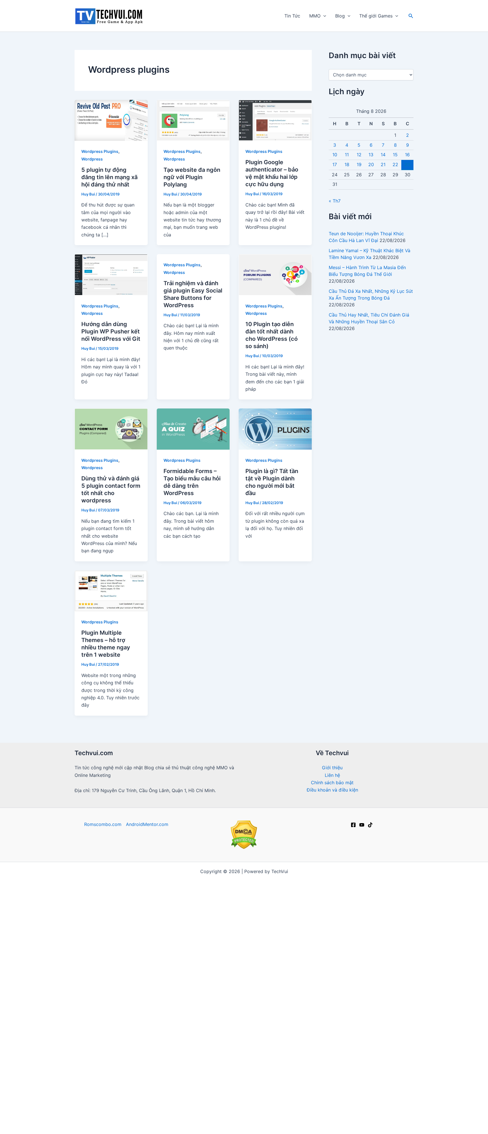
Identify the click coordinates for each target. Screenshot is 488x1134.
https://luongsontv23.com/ (191, 931)
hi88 (331, 879)
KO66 (198, 1013)
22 (395, 164)
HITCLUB (91, 1042)
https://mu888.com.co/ (349, 908)
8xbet (264, 953)
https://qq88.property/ (101, 968)
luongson (281, 1028)
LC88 (307, 886)
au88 (204, 1028)
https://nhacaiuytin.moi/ (368, 901)
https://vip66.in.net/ (137, 1005)
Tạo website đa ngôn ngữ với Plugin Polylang (192, 177)
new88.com (318, 998)
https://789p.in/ (344, 1095)
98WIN (113, 1042)
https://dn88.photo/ (373, 1072)
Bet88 (303, 931)
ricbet (286, 916)
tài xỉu (231, 916)
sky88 (139, 886)
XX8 (150, 1035)
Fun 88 (136, 931)
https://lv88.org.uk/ (111, 1072)
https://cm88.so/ (360, 938)
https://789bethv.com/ (277, 923)
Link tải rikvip (156, 1117)
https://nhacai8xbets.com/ (334, 953)
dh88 (383, 998)
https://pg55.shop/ (191, 1072)
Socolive (271, 991)
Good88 (251, 983)
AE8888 (222, 1028)
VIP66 (146, 1042)
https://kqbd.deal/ (376, 879)
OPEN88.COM (231, 901)
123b (130, 938)
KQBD (98, 953)
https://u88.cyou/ (111, 1057)
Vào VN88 (275, 983)
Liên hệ (332, 775)
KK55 (82, 953)
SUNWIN (190, 1087)
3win (399, 1013)
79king (184, 1102)
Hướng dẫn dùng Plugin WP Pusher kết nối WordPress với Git (110, 331)
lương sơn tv (386, 1005)
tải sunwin (247, 991)
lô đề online (266, 1125)
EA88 (195, 1042)
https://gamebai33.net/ (100, 931)
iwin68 (401, 998)
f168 (355, 886)
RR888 (391, 961)
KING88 (338, 1087)
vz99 (376, 1028)
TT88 (347, 1102)
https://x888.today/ (278, 1013)
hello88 (259, 1102)
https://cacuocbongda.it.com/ (156, 1125)
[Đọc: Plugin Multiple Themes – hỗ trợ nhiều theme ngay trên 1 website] (111, 590)
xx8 (226, 1110)
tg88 (333, 938)
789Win (298, 976)
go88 (253, 879)
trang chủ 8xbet (160, 1110)
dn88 (260, 1042)
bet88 (340, 886)
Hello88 (83, 1102)
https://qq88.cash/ (214, 923)
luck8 (202, 1095)
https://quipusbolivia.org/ (172, 1080)
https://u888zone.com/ (213, 983)
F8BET (243, 894)
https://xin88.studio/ (105, 1080)
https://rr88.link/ (200, 968)
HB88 (102, 1102)
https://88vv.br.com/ (364, 923)
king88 (234, 1035)
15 (395, 154)
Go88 (142, 976)
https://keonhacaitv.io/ (349, 968)
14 (383, 154)
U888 (228, 968)
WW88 (257, 1117)
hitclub (393, 894)
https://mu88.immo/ (324, 1013)
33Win (401, 968)
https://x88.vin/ (283, 1065)
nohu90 (262, 968)
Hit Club (376, 1080)
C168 (280, 976)
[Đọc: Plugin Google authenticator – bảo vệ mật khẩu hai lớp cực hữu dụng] (275, 120)
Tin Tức (292, 16)
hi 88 (244, 886)
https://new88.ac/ (97, 1087)
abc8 (290, 1110)
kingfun (162, 961)
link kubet (109, 923)
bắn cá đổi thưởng (185, 916)
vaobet (124, 976)
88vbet (293, 1050)
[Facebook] (353, 824)
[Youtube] (361, 824)
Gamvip (312, 908)
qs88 (403, 946)
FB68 (199, 879)
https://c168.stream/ (302, 938)
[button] (323, 16)
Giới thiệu (332, 767)
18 (347, 164)
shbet (237, 946)
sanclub (257, 1080)
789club (103, 946)
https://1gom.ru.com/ (139, 946)
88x (309, 923)
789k (388, 1117)
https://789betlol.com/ (167, 923)
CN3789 (256, 946)
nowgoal (291, 908)
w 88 (174, 991)
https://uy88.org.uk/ (242, 1065)
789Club (304, 961)
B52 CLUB (394, 938)
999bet (210, 1080)
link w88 (156, 991)
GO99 (153, 1028)
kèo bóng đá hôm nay (126, 894)
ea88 (372, 931)
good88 (359, 1087)
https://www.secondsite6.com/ (110, 1028)
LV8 (309, 1050)
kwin (240, 1080)
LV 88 (395, 1080)
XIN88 (384, 968)
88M (220, 1057)
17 (334, 164)
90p (293, 886)
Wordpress (92, 159)
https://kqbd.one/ (320, 901)
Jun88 (346, 879)
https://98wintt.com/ (115, 1117)
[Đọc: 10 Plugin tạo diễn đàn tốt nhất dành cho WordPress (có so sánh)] (275, 274)
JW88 (181, 1117)
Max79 (295, 998)
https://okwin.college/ (294, 1102)
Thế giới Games (376, 16)
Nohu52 (343, 1028)
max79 (223, 1020)
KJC (402, 1117)
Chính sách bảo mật (332, 782)
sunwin (135, 916)
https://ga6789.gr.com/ (154, 968)
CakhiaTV (294, 991)
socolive (195, 946)
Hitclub (324, 961)
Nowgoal (264, 886)
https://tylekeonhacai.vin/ (250, 908)
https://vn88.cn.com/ (210, 894)
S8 (410, 1035)
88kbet (384, 1102)
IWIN (123, 886)
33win (118, 1035)
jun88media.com (393, 1095)
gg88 (179, 1042)
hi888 (388, 931)
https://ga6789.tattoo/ (324, 1072)
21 (383, 164)
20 (371, 164)
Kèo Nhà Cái (288, 953)
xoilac (160, 894)
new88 (320, 916)
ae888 (346, 1125)
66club (209, 886)
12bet (86, 879)
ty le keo (133, 1095)
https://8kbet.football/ (258, 1020)
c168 (289, 1125)
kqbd (214, 916)
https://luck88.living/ (146, 1065)
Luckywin (234, 931)
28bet (140, 1057)
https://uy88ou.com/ (194, 1065)
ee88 (125, 1087)
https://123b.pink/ (277, 1072)
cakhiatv (218, 946)
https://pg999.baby (284, 879)
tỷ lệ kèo (188, 886)
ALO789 (375, 1035)
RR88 (360, 1050)
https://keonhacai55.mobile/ (121, 901)
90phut (260, 1028)
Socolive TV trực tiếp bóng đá (329, 1117)
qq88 (361, 1028)
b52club (218, 879)
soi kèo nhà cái (93, 998)
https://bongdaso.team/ (193, 908)
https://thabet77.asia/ (206, 1005)
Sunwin (339, 916)
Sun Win (349, 1110)
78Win (275, 946)
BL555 (148, 1013)
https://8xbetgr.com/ (271, 931)
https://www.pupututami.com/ (121, 1020)
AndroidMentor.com (147, 824)
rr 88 (183, 976)
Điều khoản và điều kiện (332, 790)
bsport (211, 1110)
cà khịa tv (235, 1095)
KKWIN (83, 1005)
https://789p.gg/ (329, 1035)
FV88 (210, 1042)
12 (359, 154)
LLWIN (131, 923)
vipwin (227, 1042)
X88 (82, 1050)
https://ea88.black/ (324, 1065)
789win (204, 1020)
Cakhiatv (117, 953)
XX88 (291, 1057)
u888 (367, 1110)
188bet (228, 886)
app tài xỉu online (102, 938)
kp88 (153, 931)
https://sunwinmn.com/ (350, 976)
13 (371, 154)
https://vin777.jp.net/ (296, 894)
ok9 (321, 923)
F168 (405, 908)
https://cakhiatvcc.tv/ (189, 901)
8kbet (323, 886)
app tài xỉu (298, 946)
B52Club (84, 976)
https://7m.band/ (146, 908)
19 (359, 164)
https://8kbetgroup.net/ (311, 1020)
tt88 (356, 998)
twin (135, 1080)
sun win (262, 894)
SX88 (356, 1035)
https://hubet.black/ (156, 1087)
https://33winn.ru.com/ (382, 1125)
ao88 (363, 1005)
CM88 (157, 1057)
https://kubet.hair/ (303, 1080)
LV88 (363, 961)
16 (407, 154)
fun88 (237, 879)
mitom (127, 879)
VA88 (403, 1110)
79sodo (176, 1057)
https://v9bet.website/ (274, 901)
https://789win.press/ (331, 1005)
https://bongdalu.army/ (99, 908)
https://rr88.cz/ (265, 1057)
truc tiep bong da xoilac (164, 879)
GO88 (118, 1102)
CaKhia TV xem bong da (228, 953)
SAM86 (329, 1102)
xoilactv (173, 946)
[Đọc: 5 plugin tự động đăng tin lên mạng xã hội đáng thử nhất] (111, 120)
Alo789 (257, 998)
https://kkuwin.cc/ (277, 1087)
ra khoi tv (106, 879)
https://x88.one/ (175, 1020)
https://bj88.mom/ (284, 1005)
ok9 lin (107, 886)
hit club (385, 1110)
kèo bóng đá (377, 886)
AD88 (135, 1035)
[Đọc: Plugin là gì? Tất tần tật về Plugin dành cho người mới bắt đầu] (275, 428)
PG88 (280, 968)
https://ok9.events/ (373, 946)
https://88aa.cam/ (235, 1072)
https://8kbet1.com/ (231, 961)
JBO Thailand (396, 916)
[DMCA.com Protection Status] (244, 834)
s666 (384, 1013)
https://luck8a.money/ (257, 1110)
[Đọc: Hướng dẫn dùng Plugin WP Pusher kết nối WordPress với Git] (111, 274)
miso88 (365, 1102)
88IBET (220, 1117)
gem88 (249, 916)
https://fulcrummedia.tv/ (124, 961)
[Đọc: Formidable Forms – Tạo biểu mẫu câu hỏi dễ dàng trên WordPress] (193, 428)
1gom (167, 998)
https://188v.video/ (369, 1065)
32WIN (343, 1050)
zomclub (241, 1125)
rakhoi (241, 1028)
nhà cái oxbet (111, 991)
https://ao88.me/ (318, 1110)
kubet (283, 1035)
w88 (240, 998)
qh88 (251, 1035)
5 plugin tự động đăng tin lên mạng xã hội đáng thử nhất (109, 177)
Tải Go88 (372, 894)
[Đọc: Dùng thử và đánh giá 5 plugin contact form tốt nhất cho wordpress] (111, 428)
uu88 (316, 976)
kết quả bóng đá (221, 1087)
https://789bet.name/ (248, 976)
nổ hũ (341, 998)
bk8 (227, 1080)
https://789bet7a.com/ (208, 991)
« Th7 (335, 201)
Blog (340, 16)
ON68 (243, 1050)
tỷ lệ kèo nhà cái (331, 946)
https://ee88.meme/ (343, 1042)
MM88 (255, 938)
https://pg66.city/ (157, 938)
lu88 (369, 998)
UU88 (199, 976)
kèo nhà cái (162, 886)
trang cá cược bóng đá (338, 931)
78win (315, 879)
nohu (271, 938)
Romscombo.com (102, 824)
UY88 (295, 1042)
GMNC (84, 946)
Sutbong (190, 1110)
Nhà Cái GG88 (121, 1013)
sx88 (182, 998)
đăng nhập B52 (357, 1020)
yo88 (320, 1087)
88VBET (103, 1005)
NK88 (238, 938)
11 (347, 154)
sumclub (201, 1125)
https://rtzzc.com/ (333, 1057)
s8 (403, 1042)
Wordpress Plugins (99, 151)
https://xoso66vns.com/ (221, 1102)
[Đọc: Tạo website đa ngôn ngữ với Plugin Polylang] (193, 120)
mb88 (259, 1050)
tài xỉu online (143, 998)
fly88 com (163, 976)
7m (281, 886)
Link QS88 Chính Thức (204, 938)
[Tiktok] (370, 824)
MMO (315, 16)
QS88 (296, 983)
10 (334, 154)
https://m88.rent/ (345, 1080)
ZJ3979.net (281, 1117)
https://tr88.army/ (101, 1125)
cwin (306, 1087)
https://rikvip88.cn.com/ (383, 1057)
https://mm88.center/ (175, 953)
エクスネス (309, 1125)
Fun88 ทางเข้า (173, 1013)
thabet (221, 1125)
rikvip (402, 886)
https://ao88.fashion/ (230, 1013)
